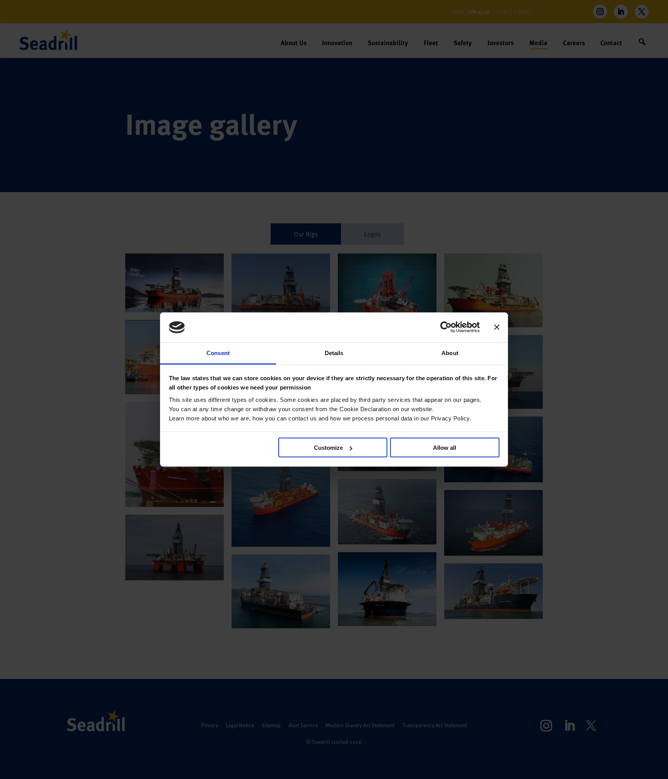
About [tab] (449, 352)
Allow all (444, 447)
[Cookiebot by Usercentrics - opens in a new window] (446, 327)
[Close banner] (496, 327)
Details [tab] (334, 352)
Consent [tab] (218, 352)
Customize (328, 447)
